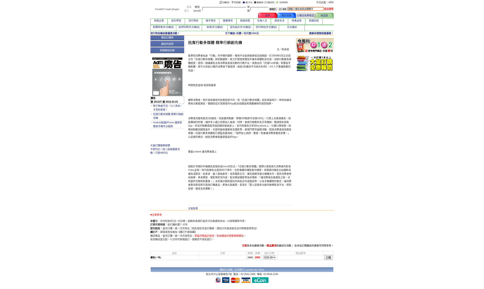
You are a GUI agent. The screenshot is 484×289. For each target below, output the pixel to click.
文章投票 (193, 208)
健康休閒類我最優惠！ (321, 33)
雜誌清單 (286, 15)
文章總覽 (249, 15)
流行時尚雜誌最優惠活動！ (165, 33)
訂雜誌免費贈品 (305, 15)
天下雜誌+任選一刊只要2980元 (242, 33)
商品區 (324, 15)
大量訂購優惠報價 (160, 145)
